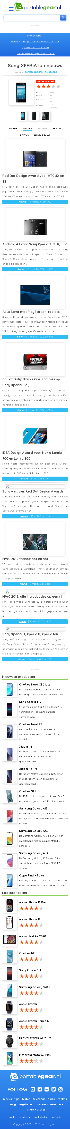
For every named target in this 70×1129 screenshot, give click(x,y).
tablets (62, 1099)
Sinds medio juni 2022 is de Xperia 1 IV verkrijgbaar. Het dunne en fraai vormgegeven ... (40, 709)
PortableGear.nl (34, 71)
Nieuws (27, 128)
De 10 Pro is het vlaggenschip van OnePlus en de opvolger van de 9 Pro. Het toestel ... (43, 796)
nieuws (22, 201)
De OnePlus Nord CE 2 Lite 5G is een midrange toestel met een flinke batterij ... (42, 689)
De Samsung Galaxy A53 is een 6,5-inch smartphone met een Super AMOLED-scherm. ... (41, 860)
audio (51, 1099)
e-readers (56, 1104)
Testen (57, 128)
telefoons (51, 71)
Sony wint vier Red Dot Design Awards (33, 491)
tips (16, 1099)
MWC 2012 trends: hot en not (25, 559)
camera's (42, 1104)
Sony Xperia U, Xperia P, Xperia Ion (30, 634)
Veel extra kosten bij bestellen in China (36, 53)
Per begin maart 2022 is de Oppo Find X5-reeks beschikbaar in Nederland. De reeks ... (43, 880)
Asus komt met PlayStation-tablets (31, 312)
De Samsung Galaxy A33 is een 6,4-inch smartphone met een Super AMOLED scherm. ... (41, 838)
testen (26, 1099)
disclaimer (25, 1117)
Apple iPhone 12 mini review (35, 47)
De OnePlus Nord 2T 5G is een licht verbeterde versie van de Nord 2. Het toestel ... (39, 731)
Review (13, 128)
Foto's (24, 135)
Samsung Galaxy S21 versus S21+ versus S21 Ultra (35, 41)
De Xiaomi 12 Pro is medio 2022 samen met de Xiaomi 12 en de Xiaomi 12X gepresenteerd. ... (41, 776)
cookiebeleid (41, 1117)
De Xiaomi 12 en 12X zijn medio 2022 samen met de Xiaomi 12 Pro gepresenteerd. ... (39, 754)
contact (13, 1117)
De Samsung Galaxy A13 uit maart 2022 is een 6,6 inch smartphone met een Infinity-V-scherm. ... (43, 816)
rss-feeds (56, 1117)
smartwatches (36, 1109)
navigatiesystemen (21, 1104)
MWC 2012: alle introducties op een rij (32, 596)
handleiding (42, 135)
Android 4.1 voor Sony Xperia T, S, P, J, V (34, 244)
